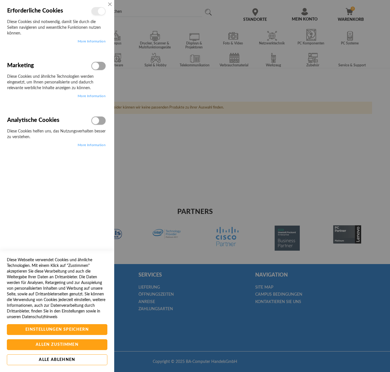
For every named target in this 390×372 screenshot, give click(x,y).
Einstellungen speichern (57, 330)
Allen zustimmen (57, 345)
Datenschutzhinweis (39, 317)
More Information (92, 41)
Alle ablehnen (57, 360)
